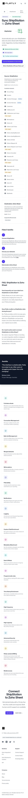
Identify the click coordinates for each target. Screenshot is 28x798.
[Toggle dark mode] (21, 3)
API (3, 762)
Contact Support (19, 752)
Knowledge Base (19, 758)
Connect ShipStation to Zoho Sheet (12, 61)
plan (17, 257)
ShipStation (13, 11)
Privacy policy (5, 783)
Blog (3, 777)
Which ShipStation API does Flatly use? (13, 66)
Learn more (19, 713)
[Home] (4, 11)
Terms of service (6, 780)
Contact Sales (18, 755)
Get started (9, 713)
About (3, 774)
